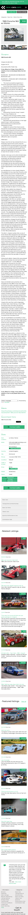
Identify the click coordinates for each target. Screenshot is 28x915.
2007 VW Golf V (5, 730)
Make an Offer (13, 468)
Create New (12, 12)
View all (23, 701)
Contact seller (15, 427)
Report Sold (10, 480)
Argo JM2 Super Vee (6, 821)
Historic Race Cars (18, 17)
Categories (3, 17)
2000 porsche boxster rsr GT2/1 (9, 791)
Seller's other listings (15, 448)
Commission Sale (7, 519)
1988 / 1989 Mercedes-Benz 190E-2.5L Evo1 (12, 684)
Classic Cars (5, 511)
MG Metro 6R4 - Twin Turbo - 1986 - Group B (13, 653)
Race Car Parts (6, 507)
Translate (6, 402)
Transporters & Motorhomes (10, 503)
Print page (10, 479)
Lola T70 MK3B (5, 760)
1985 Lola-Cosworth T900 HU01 (9, 560)
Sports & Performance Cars (10, 515)
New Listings (22, 12)
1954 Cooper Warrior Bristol (8, 849)
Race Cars (10, 17)
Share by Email (10, 477)
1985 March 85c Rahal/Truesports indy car (12, 585)
